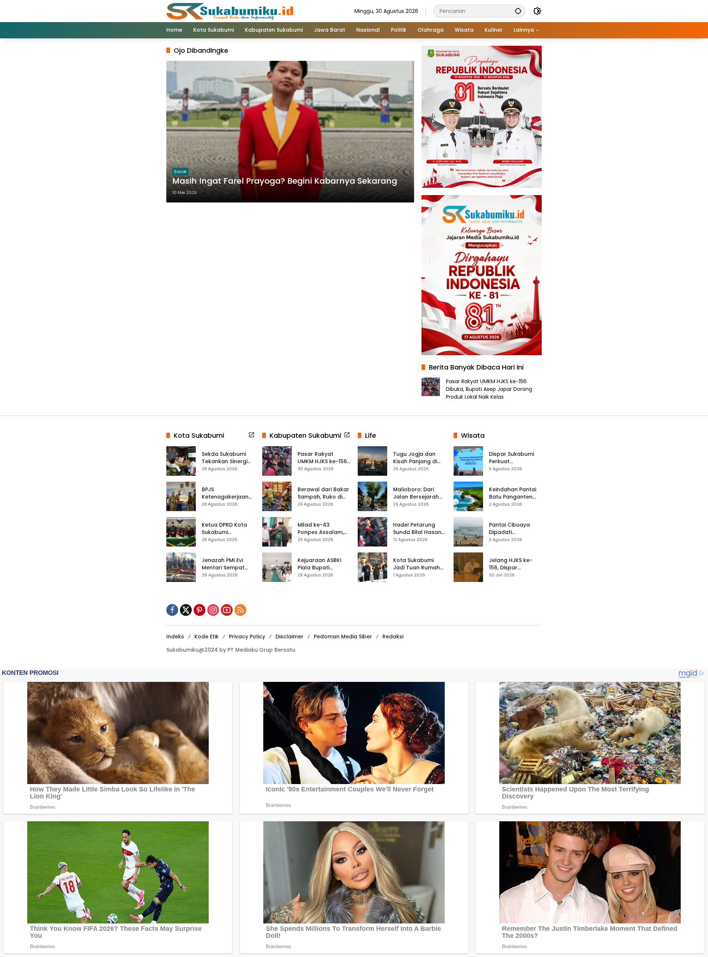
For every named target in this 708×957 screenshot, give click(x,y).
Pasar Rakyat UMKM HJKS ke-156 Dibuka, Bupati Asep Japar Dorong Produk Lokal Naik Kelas (489, 389)
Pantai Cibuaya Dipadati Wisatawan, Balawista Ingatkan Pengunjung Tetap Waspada (515, 528)
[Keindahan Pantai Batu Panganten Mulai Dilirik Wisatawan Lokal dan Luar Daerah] (468, 496)
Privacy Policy (247, 636)
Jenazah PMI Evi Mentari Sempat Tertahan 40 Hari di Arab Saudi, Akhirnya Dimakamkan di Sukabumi (228, 564)
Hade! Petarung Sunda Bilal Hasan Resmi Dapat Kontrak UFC (417, 528)
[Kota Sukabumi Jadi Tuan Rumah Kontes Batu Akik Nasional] (372, 567)
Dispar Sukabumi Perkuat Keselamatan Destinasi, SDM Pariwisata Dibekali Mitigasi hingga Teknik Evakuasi (514, 458)
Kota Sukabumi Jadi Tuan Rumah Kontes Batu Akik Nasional (416, 564)
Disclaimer (289, 636)
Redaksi (392, 636)
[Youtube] (227, 610)
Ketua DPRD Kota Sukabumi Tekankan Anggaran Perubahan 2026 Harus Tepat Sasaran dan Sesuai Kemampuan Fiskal (227, 528)
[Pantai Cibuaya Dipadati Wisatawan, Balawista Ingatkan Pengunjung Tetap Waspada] (468, 532)
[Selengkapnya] (251, 434)
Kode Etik (206, 636)
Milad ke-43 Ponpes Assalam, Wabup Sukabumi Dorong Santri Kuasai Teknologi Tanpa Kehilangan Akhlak (322, 528)
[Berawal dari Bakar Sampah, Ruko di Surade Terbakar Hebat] (277, 496)
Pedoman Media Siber (343, 636)
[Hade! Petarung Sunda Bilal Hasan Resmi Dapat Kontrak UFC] (372, 532)
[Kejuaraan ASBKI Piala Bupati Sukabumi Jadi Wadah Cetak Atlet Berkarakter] (277, 567)
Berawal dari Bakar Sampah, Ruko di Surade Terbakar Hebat (323, 493)
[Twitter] (186, 610)
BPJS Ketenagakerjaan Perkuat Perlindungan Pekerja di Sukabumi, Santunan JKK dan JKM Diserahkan (226, 493)
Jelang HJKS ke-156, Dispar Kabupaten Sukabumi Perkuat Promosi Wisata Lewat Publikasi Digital (513, 564)
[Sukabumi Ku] (230, 10)
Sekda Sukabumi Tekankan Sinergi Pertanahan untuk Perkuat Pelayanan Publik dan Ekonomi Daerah (227, 458)
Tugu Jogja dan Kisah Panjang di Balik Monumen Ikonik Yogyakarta (417, 458)
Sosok (180, 171)
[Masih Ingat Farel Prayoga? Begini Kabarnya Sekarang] (290, 131)
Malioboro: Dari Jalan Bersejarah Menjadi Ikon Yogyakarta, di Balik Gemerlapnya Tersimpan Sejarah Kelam (418, 493)
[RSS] (240, 610)
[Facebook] (172, 610)
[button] (518, 11)
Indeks (175, 636)
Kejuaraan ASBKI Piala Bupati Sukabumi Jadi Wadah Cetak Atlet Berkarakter (323, 564)
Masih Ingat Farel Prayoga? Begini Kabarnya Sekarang (284, 181)
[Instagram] (213, 610)
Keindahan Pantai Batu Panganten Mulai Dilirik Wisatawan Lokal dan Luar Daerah (512, 493)
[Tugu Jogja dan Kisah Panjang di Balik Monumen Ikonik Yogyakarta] (372, 461)
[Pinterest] (199, 610)
